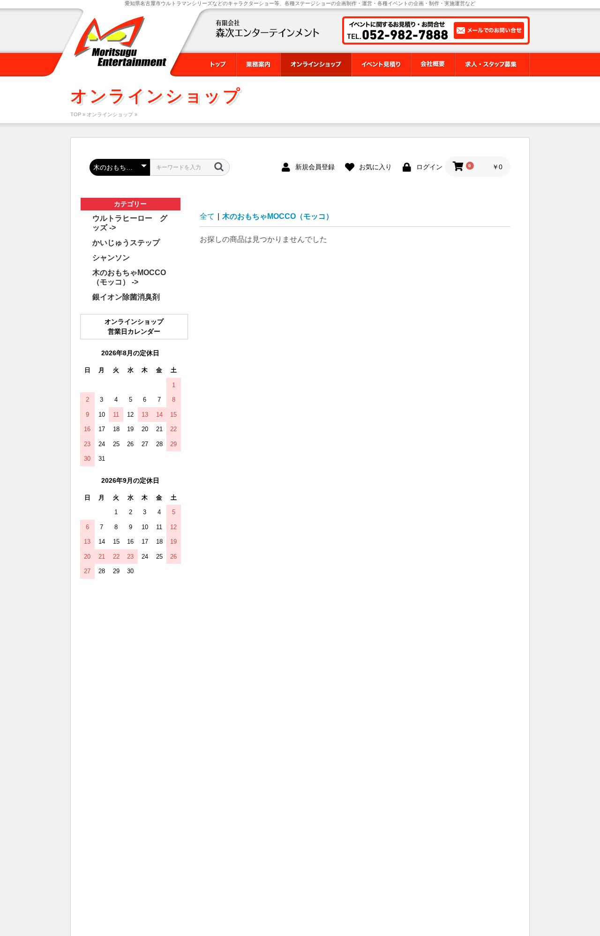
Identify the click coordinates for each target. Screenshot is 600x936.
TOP (75, 114)
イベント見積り (381, 64)
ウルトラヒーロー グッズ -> (129, 223)
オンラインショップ (316, 64)
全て (207, 216)
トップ (217, 64)
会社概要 (433, 64)
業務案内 (258, 64)
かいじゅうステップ (126, 243)
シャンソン (111, 258)
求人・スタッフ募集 (492, 64)
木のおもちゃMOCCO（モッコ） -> (129, 277)
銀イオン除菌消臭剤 (126, 297)
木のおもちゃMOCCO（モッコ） (277, 216)
